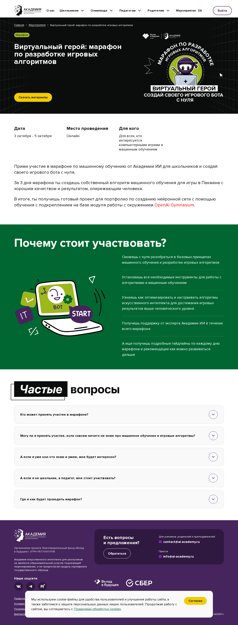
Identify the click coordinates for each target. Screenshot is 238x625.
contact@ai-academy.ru (181, 542)
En (200, 10)
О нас (50, 10)
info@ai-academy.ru (178, 556)
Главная (19, 25)
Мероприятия (186, 10)
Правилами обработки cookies (97, 609)
